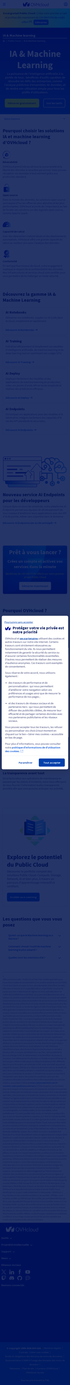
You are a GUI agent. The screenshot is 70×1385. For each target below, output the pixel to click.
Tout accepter (51, 762)
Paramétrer (25, 762)
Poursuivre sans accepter (18, 622)
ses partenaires (29, 638)
